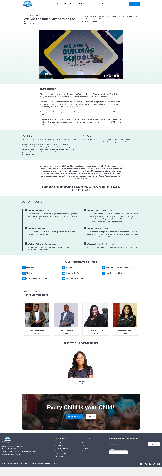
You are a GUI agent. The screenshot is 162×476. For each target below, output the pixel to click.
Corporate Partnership (62, 448)
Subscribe (154, 444)
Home (84, 445)
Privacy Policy (52, 463)
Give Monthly (59, 445)
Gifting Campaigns (87, 443)
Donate (134, 4)
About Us (85, 448)
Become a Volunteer (61, 451)
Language (112, 449)
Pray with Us (59, 456)
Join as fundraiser (74, 416)
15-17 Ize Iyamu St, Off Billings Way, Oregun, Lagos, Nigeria (19, 451)
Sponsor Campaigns (61, 453)
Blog (83, 451)
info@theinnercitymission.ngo (15, 446)
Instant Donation (61, 443)
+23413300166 (11, 449)
